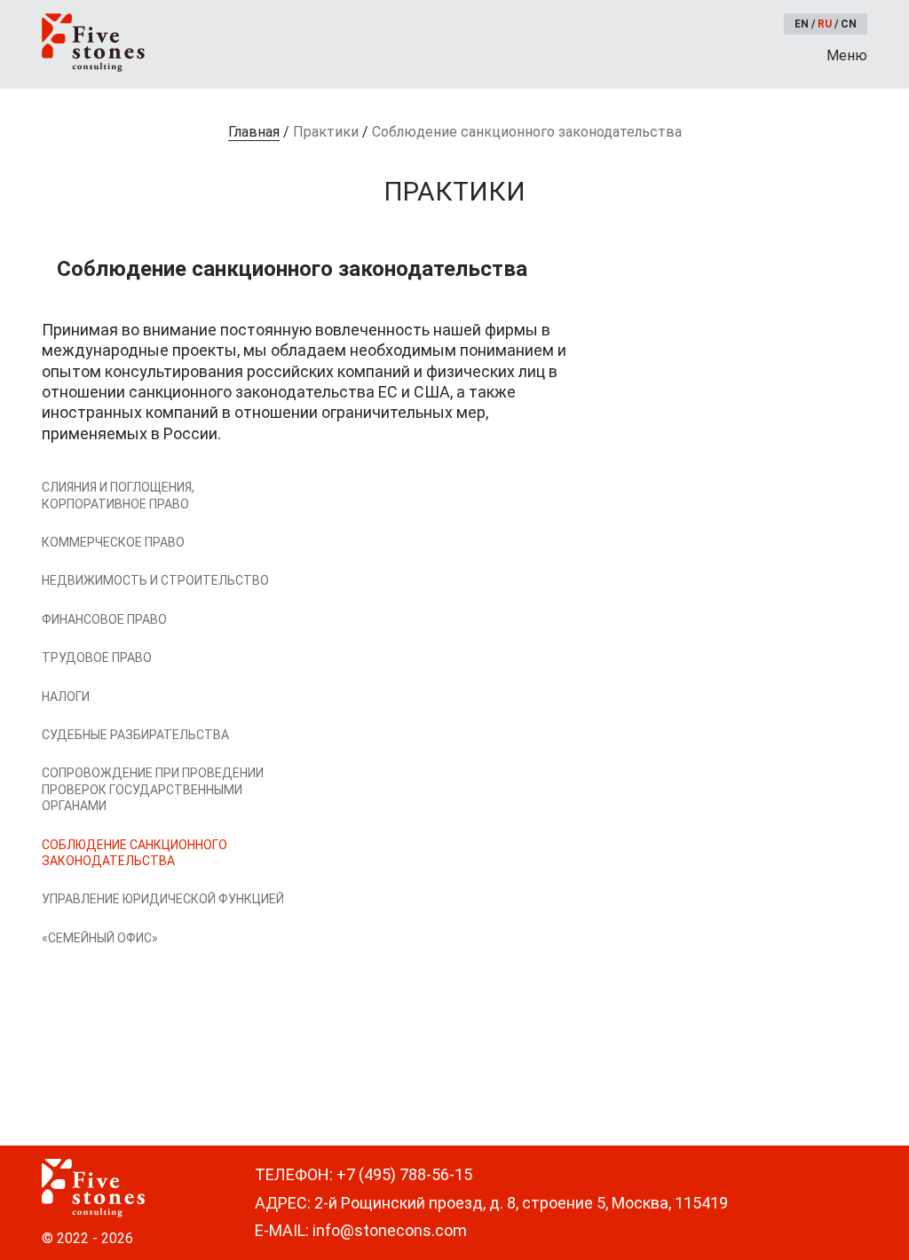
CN (849, 24)
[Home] (93, 42)
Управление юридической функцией (163, 899)
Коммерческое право (113, 542)
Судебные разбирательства (135, 735)
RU (825, 24)
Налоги (66, 696)
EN (801, 24)
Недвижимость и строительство (155, 580)
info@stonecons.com (389, 1230)
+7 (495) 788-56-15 (404, 1174)
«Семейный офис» (100, 938)
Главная (254, 131)
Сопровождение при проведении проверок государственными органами (153, 789)
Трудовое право (97, 657)
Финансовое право (104, 619)
